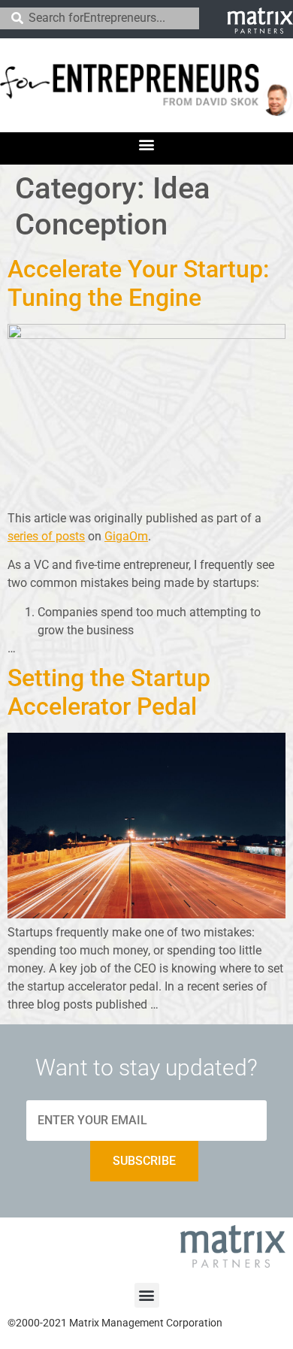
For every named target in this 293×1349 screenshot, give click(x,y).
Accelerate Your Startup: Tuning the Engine (138, 283)
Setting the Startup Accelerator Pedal (109, 692)
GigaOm (126, 536)
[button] (146, 144)
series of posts (46, 536)
